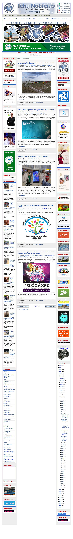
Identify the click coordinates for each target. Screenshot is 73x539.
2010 (60, 507)
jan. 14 (62, 462)
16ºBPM (5, 383)
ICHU (9, 18)
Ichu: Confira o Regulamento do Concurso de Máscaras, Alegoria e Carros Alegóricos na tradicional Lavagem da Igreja (36, 252)
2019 (60, 489)
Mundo (36, 158)
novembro (62, 380)
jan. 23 (62, 444)
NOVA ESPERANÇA (21, 15)
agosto (61, 386)
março (61, 396)
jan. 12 (62, 465)
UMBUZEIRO (47, 15)
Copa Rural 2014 (7, 401)
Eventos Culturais (7, 419)
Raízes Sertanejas (7, 449)
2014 (60, 499)
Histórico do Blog (7, 423)
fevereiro (62, 397)
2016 (60, 495)
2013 (60, 501)
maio (61, 392)
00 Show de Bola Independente (29, 65)
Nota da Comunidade (8, 444)
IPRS (5, 438)
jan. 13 (62, 463)
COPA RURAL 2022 (7, 396)
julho (61, 388)
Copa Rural (6, 398)
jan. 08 (62, 473)
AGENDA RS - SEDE (8, 388)
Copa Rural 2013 (7, 400)
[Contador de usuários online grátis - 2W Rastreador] (63, 521)
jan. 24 (62, 442)
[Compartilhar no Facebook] (22, 104)
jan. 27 (62, 409)
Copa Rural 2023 (7, 408)
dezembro (62, 378)
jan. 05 (62, 479)
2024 (60, 369)
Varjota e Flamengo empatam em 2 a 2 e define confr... (65, 416)
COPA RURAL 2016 (7, 394)
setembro (62, 384)
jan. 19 (62, 452)
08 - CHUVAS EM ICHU (8, 381)
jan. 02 (62, 485)
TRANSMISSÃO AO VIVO (8, 461)
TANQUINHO (21, 18)
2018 (60, 491)
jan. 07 (62, 475)
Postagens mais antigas (50, 306)
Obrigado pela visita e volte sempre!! (13, 527)
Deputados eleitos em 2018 (9, 414)
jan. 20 (62, 450)
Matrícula (41, 208)
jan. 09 (62, 471)
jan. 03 (62, 483)
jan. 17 (62, 456)
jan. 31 (62, 401)
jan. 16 (62, 458)
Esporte (5, 417)
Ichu (51, 65)
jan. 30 (62, 403)
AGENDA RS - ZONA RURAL (9, 389)
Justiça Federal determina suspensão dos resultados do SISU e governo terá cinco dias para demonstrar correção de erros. (36, 110)
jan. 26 (62, 411)
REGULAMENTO (7, 447)
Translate (40, 55)
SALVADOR (64, 18)
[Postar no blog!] (20, 104)
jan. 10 (62, 469)
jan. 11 (62, 467)
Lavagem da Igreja (24, 256)
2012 (60, 503)
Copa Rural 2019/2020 (8, 407)
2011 (60, 505)
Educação (37, 113)
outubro (62, 382)
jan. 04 (62, 481)
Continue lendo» (21, 99)
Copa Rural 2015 (7, 403)
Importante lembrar (7, 440)
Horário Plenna (7, 426)
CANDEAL (15, 18)
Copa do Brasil (6, 412)
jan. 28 (62, 407)
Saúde (39, 158)
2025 (60, 367)
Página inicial (37, 306)
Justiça (40, 113)
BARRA (28, 15)
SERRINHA (29, 18)
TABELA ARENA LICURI (8, 459)
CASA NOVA (11, 15)
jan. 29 (62, 405)
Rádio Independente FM (8, 456)
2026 (60, 365)
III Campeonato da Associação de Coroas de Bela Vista (9, 433)
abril (61, 394)
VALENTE (47, 18)
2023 (60, 371)
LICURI (40, 15)
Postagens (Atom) (24, 309)
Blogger (12, 76)
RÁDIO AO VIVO (7, 454)
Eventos (36, 255)
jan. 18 (62, 454)
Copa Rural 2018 (7, 405)
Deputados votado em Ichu (9, 416)
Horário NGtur (6, 424)
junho (61, 390)
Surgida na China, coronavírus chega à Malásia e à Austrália (33, 156)
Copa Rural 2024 (7, 410)
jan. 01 (62, 487)
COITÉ (34, 18)
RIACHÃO (40, 18)
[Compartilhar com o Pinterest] (24, 104)
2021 (60, 375)
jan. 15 (62, 460)
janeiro (61, 399)
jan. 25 (62, 413)
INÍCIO (5, 15)
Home (5, 18)
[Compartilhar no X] (21, 104)
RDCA (5, 446)
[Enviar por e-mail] (18, 104)
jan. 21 (62, 448)
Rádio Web (6, 458)
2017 (60, 493)
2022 (60, 373)
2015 (60, 497)
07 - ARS (5, 379)
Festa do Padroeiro (50, 255)
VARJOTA (35, 15)
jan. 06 (62, 477)
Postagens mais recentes (23, 306)
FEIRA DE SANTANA (55, 18)
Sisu (44, 113)
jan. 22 (62, 446)
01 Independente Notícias (9, 374)
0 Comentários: (40, 102)
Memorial (5, 442)
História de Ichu (7, 421)
